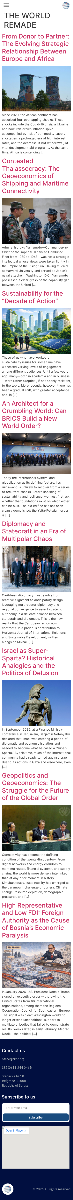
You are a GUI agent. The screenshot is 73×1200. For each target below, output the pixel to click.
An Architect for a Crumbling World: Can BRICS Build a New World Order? (34, 415)
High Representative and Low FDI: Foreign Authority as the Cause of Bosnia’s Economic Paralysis (35, 920)
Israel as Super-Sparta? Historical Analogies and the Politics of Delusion (30, 662)
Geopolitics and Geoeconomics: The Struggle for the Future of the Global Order (35, 787)
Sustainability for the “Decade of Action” (32, 297)
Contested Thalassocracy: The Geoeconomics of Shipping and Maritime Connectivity (35, 176)
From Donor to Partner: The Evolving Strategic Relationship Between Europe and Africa (35, 47)
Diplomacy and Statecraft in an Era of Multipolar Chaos (34, 531)
